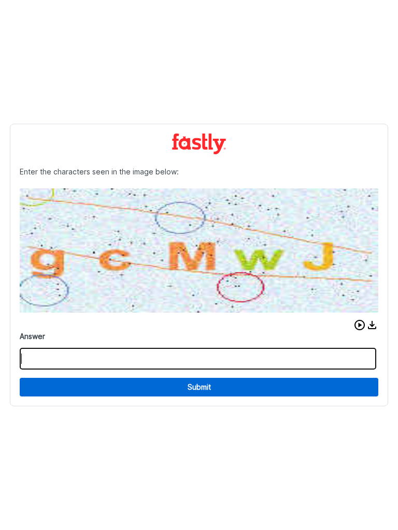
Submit (199, 386)
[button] (359, 325)
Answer (32, 336)
